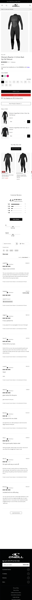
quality (11, 250)
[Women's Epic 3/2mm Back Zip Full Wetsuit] (8, 163)
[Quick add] (28, 121)
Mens (3, 582)
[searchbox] (9, 243)
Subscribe (26, 564)
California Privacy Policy (16, 592)
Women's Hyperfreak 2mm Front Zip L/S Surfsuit (19, 128)
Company (4, 573)
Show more (5, 254)
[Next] (30, 1)
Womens (4, 578)
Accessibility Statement (16, 594)
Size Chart (29, 79)
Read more (5, 503)
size (7, 250)
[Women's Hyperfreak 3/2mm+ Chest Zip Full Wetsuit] (23, 163)
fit (3, 250)
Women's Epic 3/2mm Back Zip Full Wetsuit (7, 175)
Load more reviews (16, 513)
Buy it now (16, 95)
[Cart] (30, 5)
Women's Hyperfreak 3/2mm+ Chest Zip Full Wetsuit (19, 114)
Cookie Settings (16, 597)
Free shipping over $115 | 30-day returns (13, 98)
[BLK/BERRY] (8, 76)
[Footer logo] (16, 555)
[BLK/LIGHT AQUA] (5, 76)
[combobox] (24, 257)
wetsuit (16, 250)
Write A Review (16, 219)
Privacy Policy (16, 588)
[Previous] (27, 1)
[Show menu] (2, 5)
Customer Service (6, 569)
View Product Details (15, 104)
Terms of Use (16, 590)
